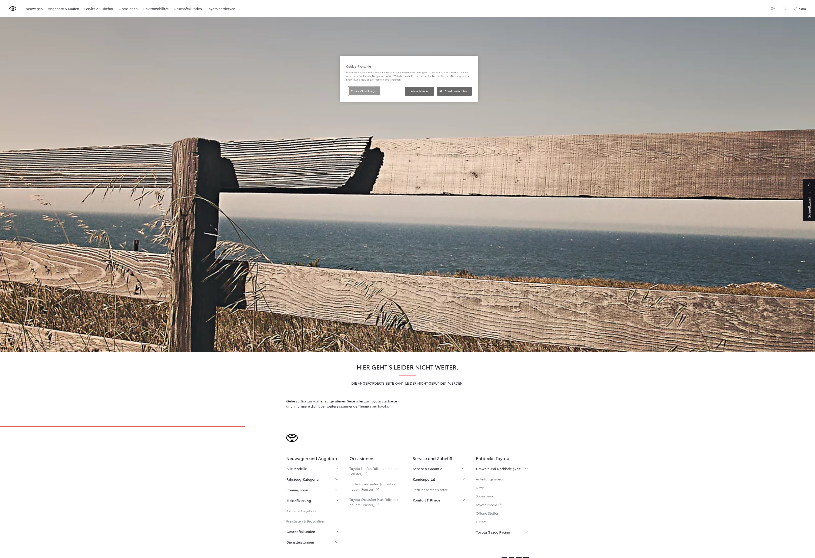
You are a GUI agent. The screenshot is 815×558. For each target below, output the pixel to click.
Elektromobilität (156, 8)
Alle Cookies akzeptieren (454, 91)
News (480, 487)
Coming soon (297, 489)
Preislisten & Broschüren (305, 520)
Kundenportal (424, 479)
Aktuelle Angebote (301, 510)
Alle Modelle (296, 468)
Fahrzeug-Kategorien (303, 479)
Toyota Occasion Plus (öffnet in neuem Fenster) (374, 502)
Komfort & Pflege (426, 499)
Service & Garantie (427, 468)
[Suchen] (784, 8)
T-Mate (481, 521)
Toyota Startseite (383, 400)
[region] (409, 79)
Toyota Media (489, 504)
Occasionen (128, 8)
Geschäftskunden (188, 8)
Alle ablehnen (419, 91)
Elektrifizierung (298, 500)
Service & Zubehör (98, 8)
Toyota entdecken (221, 8)
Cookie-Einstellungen (364, 91)
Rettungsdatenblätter (430, 489)
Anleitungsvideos (490, 478)
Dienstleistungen (300, 542)
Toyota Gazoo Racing (493, 532)
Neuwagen (34, 8)
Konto (802, 8)
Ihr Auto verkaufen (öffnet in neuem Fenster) (372, 486)
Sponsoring (485, 495)
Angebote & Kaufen (63, 8)
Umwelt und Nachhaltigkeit (498, 468)
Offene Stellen (487, 513)
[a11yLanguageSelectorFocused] (773, 8)
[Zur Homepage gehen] (13, 8)
